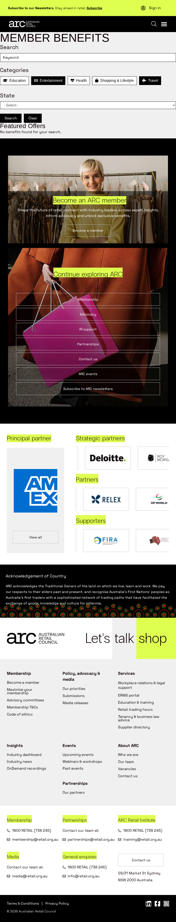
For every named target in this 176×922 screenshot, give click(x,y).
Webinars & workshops (82, 761)
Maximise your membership (19, 691)
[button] (164, 24)
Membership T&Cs (22, 707)
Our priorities (74, 688)
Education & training (136, 702)
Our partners (74, 792)
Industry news (19, 761)
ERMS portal (128, 695)
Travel (152, 80)
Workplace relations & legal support (141, 685)
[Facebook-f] (157, 903)
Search (11, 118)
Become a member (23, 682)
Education (17, 80)
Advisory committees (25, 700)
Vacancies (127, 768)
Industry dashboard (24, 754)
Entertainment (50, 80)
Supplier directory (134, 727)
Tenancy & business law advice (138, 718)
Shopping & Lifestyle (116, 80)
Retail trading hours (135, 709)
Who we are (128, 754)
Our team (126, 761)
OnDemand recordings (26, 768)
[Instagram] (166, 903)
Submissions (74, 695)
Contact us (128, 776)
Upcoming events (78, 754)
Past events (73, 768)
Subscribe (94, 8)
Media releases (75, 702)
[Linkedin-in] (148, 903)
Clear (32, 118)
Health (80, 80)
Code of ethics (20, 714)
